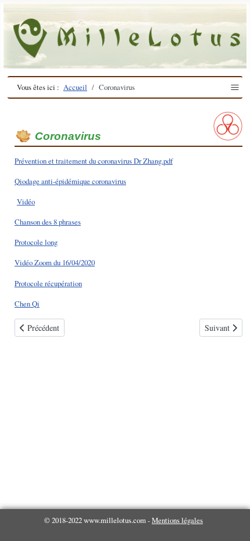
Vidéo (26, 201)
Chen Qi (27, 303)
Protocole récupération (48, 283)
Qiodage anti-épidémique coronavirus (70, 181)
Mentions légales (177, 520)
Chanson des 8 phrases (48, 222)
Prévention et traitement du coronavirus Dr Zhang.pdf (94, 161)
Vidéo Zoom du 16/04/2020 (55, 262)
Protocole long (36, 242)
